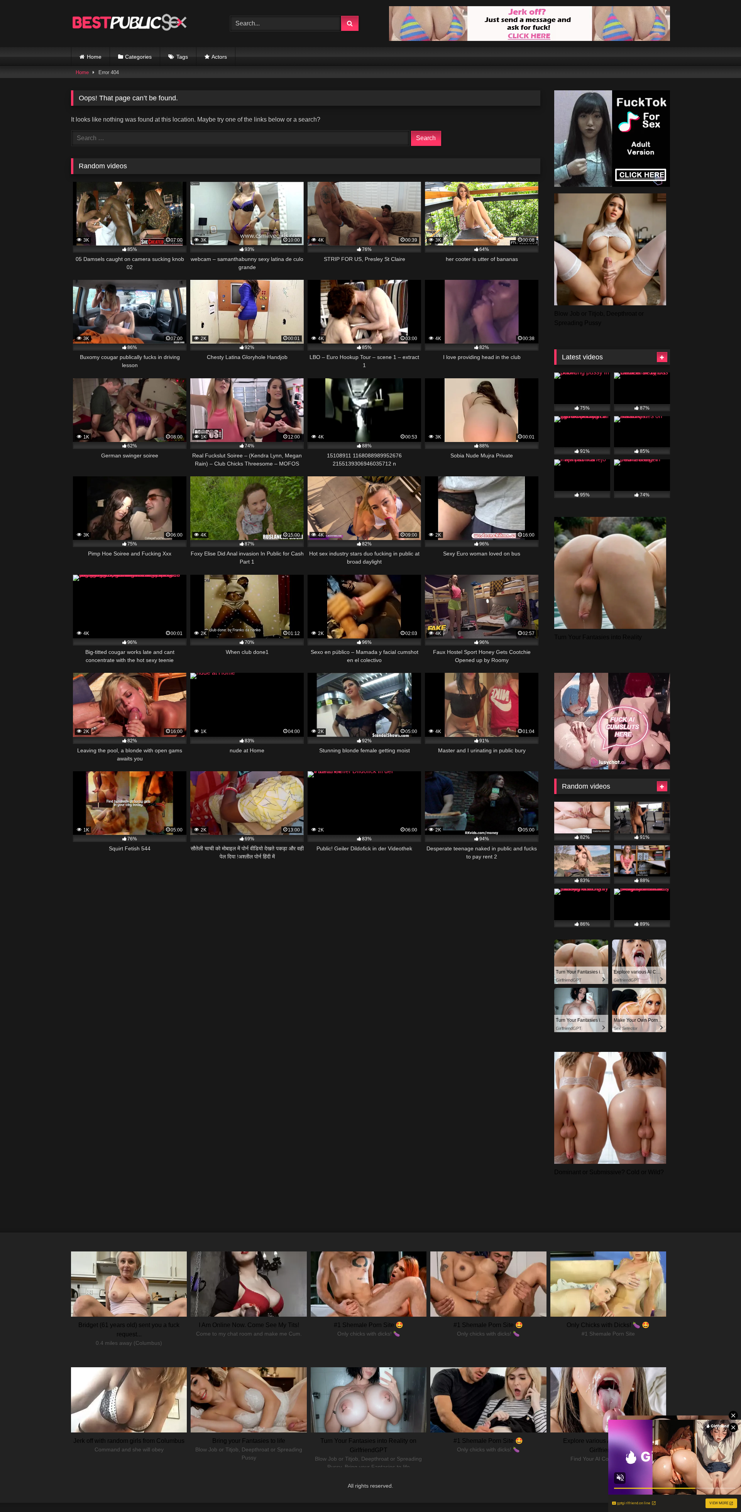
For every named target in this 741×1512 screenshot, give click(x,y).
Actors (219, 57)
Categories (138, 57)
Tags (182, 57)
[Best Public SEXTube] (129, 23)
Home (94, 57)
